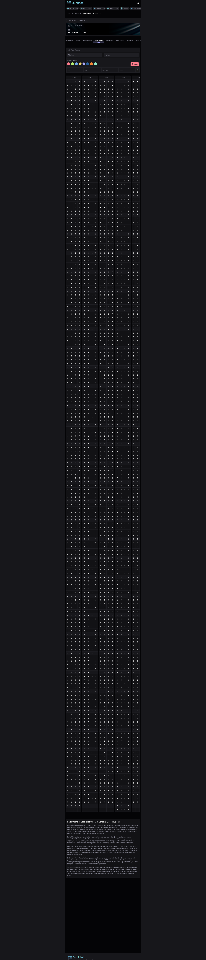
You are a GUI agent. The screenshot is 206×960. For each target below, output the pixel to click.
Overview (69, 40)
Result (78, 40)
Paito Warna (99, 40)
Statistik (130, 40)
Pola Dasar (109, 40)
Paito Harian (87, 40)
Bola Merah (120, 40)
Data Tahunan (140, 40)
